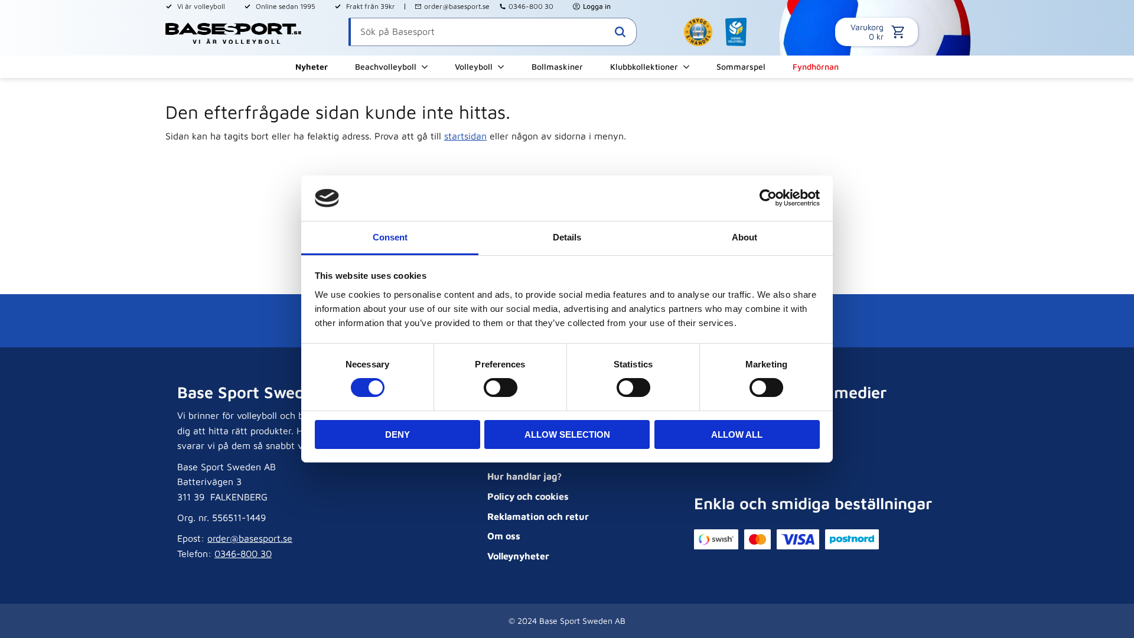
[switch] (500, 387)
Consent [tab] (390, 237)
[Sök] (620, 32)
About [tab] (744, 237)
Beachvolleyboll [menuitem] (385, 66)
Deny (397, 434)
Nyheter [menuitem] (311, 66)
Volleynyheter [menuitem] (518, 556)
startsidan (465, 136)
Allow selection (567, 434)
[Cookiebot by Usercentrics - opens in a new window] (768, 198)
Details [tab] (567, 237)
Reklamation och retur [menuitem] (538, 516)
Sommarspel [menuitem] (740, 66)
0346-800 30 (531, 6)
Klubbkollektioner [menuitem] (644, 66)
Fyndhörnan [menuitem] (816, 66)
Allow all (736, 434)
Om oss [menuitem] (503, 535)
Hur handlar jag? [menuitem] (524, 476)
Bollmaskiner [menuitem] (557, 66)
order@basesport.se (457, 6)
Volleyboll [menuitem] (474, 66)
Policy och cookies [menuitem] (528, 496)
